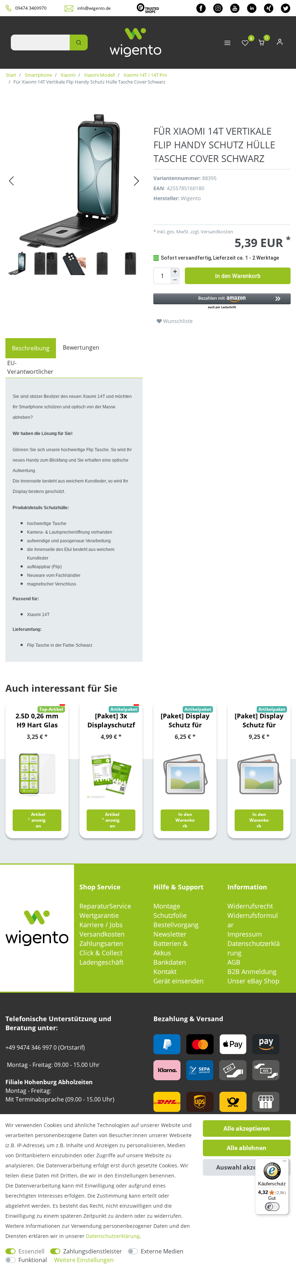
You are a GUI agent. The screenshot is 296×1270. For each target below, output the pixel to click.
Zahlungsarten (101, 943)
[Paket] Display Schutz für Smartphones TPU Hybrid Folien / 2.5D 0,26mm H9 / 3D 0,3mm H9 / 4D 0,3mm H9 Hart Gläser (185, 721)
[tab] (30, 348)
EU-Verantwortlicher (30, 367)
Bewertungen (81, 347)
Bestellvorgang (176, 924)
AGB (233, 962)
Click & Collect (100, 952)
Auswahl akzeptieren (246, 1167)
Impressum (244, 934)
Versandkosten (102, 934)
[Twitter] (286, 8)
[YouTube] (235, 8)
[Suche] (79, 42)
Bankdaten (169, 962)
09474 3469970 (31, 8)
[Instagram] (218, 8)
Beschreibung (30, 348)
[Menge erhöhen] (175, 272)
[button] (222, 301)
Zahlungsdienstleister (92, 1251)
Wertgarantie (99, 915)
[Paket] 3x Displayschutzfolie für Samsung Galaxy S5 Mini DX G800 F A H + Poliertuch (111, 721)
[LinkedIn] (252, 8)
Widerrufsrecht (250, 906)
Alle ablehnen (246, 1148)
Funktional (32, 1260)
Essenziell (31, 1251)
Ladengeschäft (101, 962)
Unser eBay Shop (253, 981)
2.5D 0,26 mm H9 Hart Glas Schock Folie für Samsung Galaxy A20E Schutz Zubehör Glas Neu (37, 721)
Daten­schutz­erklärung (113, 1236)
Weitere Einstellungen (84, 1260)
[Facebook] (201, 8)
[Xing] (269, 8)
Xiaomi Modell (99, 75)
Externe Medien (162, 1251)
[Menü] (284, 1162)
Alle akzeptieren (246, 1128)
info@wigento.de (94, 8)
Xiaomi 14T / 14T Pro (144, 75)
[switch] (272, 1206)
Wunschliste (177, 321)
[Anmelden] (279, 43)
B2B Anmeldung (252, 971)
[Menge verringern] (175, 280)
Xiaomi (67, 75)
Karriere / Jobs (101, 924)
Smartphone (38, 75)
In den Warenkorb (238, 276)
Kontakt (165, 971)
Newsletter (169, 934)
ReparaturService (105, 906)
